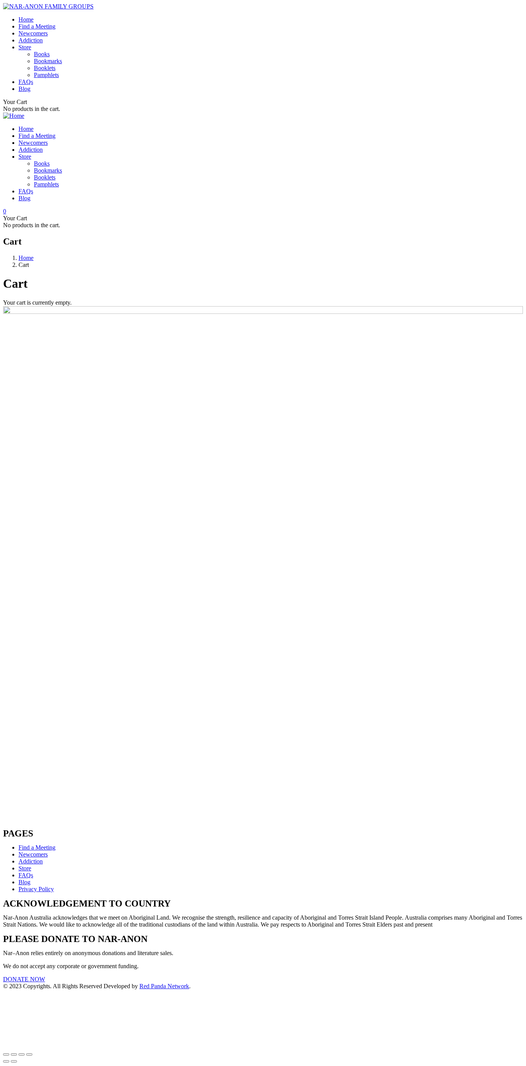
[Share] (14, 1054)
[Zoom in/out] (29, 1054)
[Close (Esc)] (6, 1054)
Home (26, 258)
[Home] (13, 115)
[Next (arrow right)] (14, 1061)
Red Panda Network (164, 986)
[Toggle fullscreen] (21, 1054)
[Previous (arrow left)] (6, 1061)
